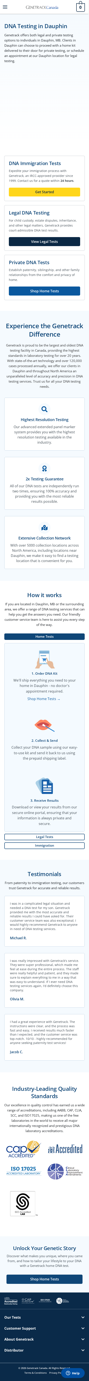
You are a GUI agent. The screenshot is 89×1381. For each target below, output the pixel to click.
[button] (44, 1321)
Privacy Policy (57, 1372)
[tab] (44, 636)
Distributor (14, 1350)
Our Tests (12, 1317)
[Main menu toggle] (5, 7)
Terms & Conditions (35, 1372)
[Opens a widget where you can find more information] (73, 1373)
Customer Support (20, 1328)
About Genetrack (19, 1339)
